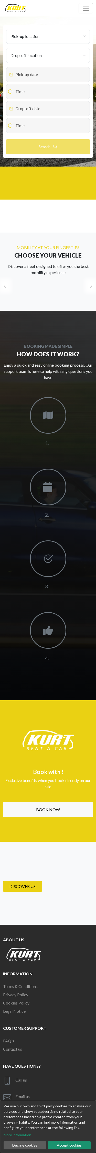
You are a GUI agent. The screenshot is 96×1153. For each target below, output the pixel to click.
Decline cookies (24, 1145)
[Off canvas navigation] (86, 8)
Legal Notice (14, 1011)
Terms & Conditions (20, 986)
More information (17, 1135)
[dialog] (48, 1127)
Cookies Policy (16, 1002)
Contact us (12, 1049)
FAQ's (8, 1040)
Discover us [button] (22, 886)
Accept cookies (69, 1145)
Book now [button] (48, 809)
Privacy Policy (15, 994)
